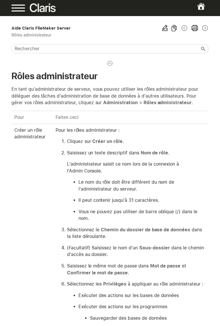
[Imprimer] (194, 28)
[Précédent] (184, 28)
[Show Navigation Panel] (20, 8)
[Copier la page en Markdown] (174, 28)
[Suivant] (205, 28)
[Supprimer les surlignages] (165, 28)
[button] (203, 48)
